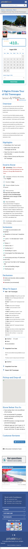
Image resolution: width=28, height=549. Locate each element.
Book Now (13, 82)
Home (3, 10)
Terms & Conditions (11, 545)
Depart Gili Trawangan (12, 370)
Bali (14, 10)
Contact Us (18, 545)
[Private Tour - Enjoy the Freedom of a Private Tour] (6, 2)
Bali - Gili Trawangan (11, 291)
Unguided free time (11, 348)
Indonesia (9, 10)
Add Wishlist (22, 100)
